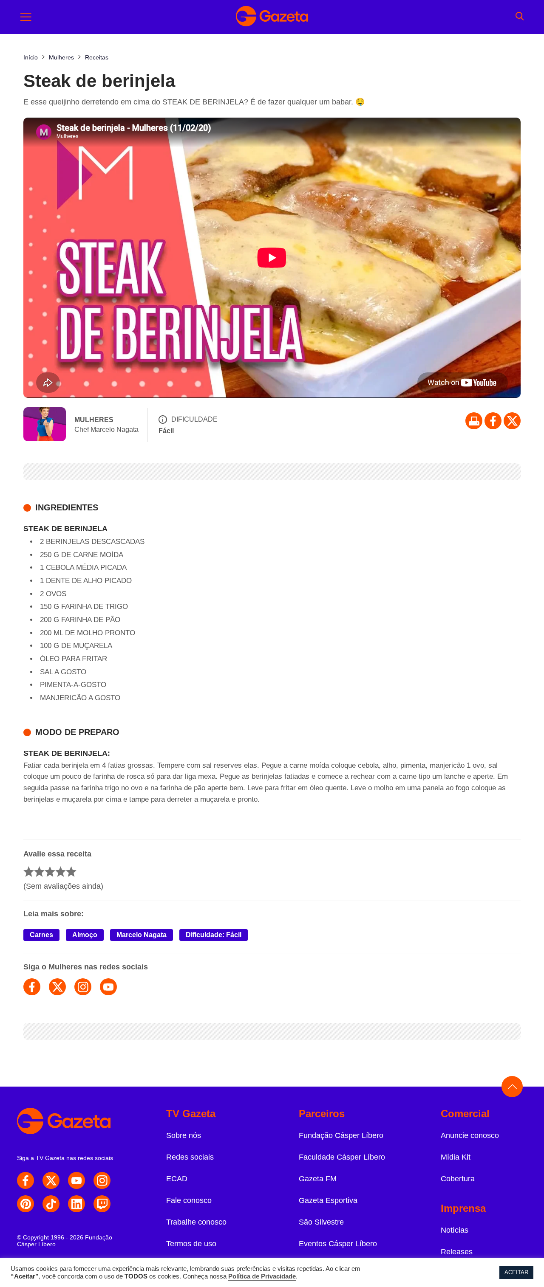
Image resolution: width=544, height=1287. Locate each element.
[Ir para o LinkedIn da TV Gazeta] (76, 1203)
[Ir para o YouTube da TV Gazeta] (76, 1180)
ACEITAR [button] (516, 1272)
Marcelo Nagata (141, 934)
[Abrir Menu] (25, 17)
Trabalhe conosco (196, 1222)
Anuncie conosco (470, 1135)
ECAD (176, 1178)
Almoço (84, 934)
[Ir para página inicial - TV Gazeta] (272, 17)
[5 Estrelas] (71, 871)
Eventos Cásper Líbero (338, 1243)
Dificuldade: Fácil (213, 934)
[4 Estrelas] (60, 871)
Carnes (41, 934)
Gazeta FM (318, 1178)
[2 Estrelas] (39, 871)
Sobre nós (183, 1135)
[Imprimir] (473, 420)
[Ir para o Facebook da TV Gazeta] (493, 420)
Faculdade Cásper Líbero (342, 1157)
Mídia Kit (455, 1157)
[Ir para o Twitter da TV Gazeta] (512, 420)
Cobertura (458, 1178)
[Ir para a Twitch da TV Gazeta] (102, 1203)
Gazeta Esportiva (328, 1200)
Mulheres (93, 419)
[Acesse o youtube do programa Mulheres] (108, 986)
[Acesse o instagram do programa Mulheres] (82, 986)
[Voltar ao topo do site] (512, 1086)
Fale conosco (189, 1200)
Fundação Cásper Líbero (341, 1135)
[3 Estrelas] (50, 871)
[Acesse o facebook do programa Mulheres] (31, 986)
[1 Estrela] (28, 871)
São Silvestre (321, 1222)
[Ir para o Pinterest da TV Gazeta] (25, 1203)
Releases (457, 1252)
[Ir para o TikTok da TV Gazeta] (51, 1203)
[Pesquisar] (520, 17)
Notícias (454, 1230)
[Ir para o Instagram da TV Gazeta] (102, 1180)
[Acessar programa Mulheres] (44, 425)
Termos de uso (191, 1243)
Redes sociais (190, 1157)
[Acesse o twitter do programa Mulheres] (57, 986)
